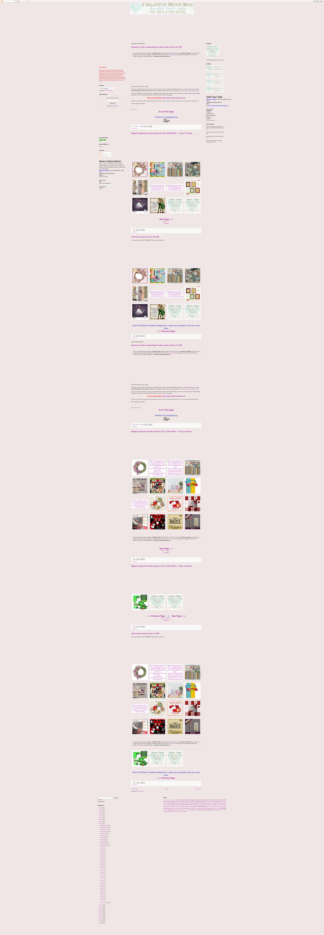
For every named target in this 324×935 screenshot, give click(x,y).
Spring (203, 808)
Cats (189, 801)
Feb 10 (102, 882)
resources (179, 811)
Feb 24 (102, 854)
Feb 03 (102, 896)
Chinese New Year (210, 801)
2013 (100, 913)
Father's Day (199, 803)
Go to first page (166, 111)
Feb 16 (102, 870)
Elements (188, 803)
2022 (100, 815)
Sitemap (196, 808)
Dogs (176, 803)
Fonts (209, 803)
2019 (100, 821)
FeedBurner (115, 106)
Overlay (176, 806)
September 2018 (105, 831)
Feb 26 (102, 850)
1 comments (134, 231)
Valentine (193, 810)
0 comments (134, 128)
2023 (100, 813)
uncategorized (184, 811)
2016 (100, 907)
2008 (100, 923)
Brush (168, 801)
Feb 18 (102, 866)
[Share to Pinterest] (151, 126)
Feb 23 (102, 856)
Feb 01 (102, 900)
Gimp (225, 803)
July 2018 (103, 835)
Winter (212, 810)
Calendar (172, 801)
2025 (100, 809)
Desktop (170, 803)
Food (212, 803)
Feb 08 (102, 886)
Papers (184, 806)
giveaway (165, 811)
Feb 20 (102, 862)
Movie (224, 804)
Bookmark (221, 800)
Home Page (166, 223)
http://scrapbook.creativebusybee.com (189, 90)
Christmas (217, 801)
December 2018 (104, 825)
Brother (165, 801)
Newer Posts (134, 788)
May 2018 (103, 839)
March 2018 (103, 843)
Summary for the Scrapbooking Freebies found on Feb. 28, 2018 (156, 47)
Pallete (180, 806)
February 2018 (104, 845)
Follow (100, 146)
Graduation (173, 804)
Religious (182, 808)
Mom (222, 804)
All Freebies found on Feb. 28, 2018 (145, 236)
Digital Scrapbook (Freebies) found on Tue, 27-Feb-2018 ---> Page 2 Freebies (161, 566)
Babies (189, 800)
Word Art (216, 810)
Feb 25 (102, 852)
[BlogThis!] (146, 126)
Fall (192, 803)
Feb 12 (102, 878)
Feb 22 (102, 858)
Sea (191, 808)
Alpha (181, 800)
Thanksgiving (179, 810)
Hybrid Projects (193, 804)
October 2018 (104, 829)
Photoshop (201, 806)
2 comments (134, 337)
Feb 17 (102, 868)
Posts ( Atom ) (140, 791)
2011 (100, 917)
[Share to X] (148, 126)
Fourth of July (217, 803)
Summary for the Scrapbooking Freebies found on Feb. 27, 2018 (156, 345)
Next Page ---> (166, 219)
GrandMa (178, 804)
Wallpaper (203, 810)
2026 (100, 807)
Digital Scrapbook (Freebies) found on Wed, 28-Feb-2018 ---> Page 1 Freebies (161, 133)
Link (213, 804)
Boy (225, 800)
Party (188, 806)
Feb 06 (102, 890)
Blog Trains (214, 800)
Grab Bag (167, 804)
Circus (221, 801)
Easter (183, 803)
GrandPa (182, 804)
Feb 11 (102, 880)
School (188, 808)
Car (179, 801)
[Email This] (144, 126)
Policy (209, 806)
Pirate (206, 806)
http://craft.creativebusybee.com (173, 98)
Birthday (197, 800)
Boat (218, 800)
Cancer (176, 801)
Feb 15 (102, 872)
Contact (224, 801)
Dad (164, 803)
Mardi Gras (217, 804)
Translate (110, 90)
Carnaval (183, 801)
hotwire (174, 811)
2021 (100, 817)
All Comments (104, 155)
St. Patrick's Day (209, 808)
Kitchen (205, 804)
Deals (167, 803)
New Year (168, 806)
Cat (187, 801)
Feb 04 (102, 894)
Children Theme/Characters (198, 801)
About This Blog (170, 54)
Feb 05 (102, 892)
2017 (100, 905)
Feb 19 (102, 864)
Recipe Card (170, 808)
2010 (100, 919)
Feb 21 (102, 860)
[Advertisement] (162, 28)
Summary (137, 126)
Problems (221, 806)
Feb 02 (102, 898)
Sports (200, 808)
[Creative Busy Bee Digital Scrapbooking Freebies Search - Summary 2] (102, 140)
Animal (185, 800)
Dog (173, 803)
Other (172, 806)
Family (194, 803)
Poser (212, 806)
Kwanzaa (209, 804)
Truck (189, 810)
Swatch (169, 810)
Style (214, 808)
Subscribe (217, 808)
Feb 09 (102, 884)
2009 (100, 921)
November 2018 (104, 827)
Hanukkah (187, 804)
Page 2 (167, 550)
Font (205, 803)
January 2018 (104, 902)
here (100, 81)
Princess (216, 806)
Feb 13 (102, 876)
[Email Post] (141, 126)
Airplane (178, 800)
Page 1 (165, 221)
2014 (100, 911)
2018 (100, 823)
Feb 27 (102, 848)
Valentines (198, 810)
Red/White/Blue (177, 808)
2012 (100, 915)
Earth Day (179, 803)
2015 (100, 909)
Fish (203, 803)
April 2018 (103, 841)
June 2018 (103, 837)
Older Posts (198, 788)
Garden (222, 803)
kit (176, 811)
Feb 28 (102, 847)
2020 (100, 819)
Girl (164, 804)
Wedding (208, 810)
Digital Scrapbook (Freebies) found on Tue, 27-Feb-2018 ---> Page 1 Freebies (161, 431)
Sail (185, 808)
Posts (102, 153)
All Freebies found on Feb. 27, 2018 (145, 633)
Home (166, 788)
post (223, 60)
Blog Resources (206, 800)
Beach (193, 800)
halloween (170, 811)
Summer (165, 809)
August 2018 (104, 833)
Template (173, 810)
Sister (193, 808)
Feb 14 (102, 874)
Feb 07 (102, 888)
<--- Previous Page (166, 331)
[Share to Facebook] (150, 126)
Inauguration (200, 804)
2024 (100, 811)
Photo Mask (193, 806)
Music (164, 806)
